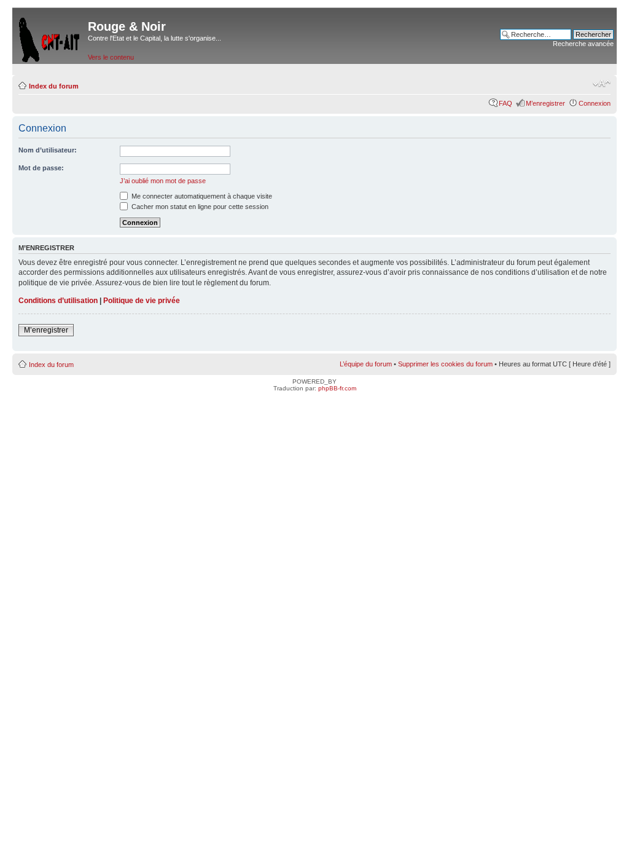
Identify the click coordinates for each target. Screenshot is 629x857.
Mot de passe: (41, 168)
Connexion (595, 103)
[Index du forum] (50, 37)
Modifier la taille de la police (602, 83)
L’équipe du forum (366, 364)
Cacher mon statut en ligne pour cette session (199, 206)
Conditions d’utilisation (58, 300)
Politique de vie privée (141, 300)
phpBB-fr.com (337, 388)
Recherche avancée (583, 43)
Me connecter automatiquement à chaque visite (201, 196)
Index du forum (54, 86)
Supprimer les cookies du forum (445, 364)
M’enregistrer (545, 103)
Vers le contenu (111, 57)
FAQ (505, 103)
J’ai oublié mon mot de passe (163, 180)
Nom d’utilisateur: (47, 150)
